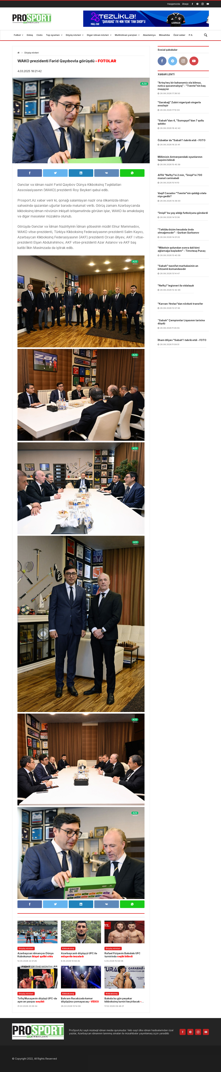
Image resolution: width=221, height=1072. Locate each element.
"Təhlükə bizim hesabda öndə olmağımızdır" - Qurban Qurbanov (178, 231)
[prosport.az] (31, 19)
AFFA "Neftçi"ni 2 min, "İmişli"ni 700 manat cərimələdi (180, 177)
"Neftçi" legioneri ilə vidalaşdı (176, 285)
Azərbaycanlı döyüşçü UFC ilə (79, 955)
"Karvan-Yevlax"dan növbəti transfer (180, 303)
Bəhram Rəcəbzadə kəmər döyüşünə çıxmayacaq (80, 1000)
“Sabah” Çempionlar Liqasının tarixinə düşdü (181, 322)
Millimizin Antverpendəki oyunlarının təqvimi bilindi (180, 159)
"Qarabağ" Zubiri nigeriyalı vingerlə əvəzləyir (179, 104)
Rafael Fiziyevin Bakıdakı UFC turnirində (122, 955)
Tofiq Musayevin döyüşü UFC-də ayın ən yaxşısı (37, 1000)
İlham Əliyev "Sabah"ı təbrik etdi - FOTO (182, 340)
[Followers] (197, 4)
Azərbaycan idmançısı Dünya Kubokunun (35, 955)
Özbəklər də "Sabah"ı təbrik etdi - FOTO (181, 140)
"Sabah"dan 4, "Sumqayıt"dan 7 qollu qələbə (181, 122)
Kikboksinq (68, 948)
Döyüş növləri (32, 52)
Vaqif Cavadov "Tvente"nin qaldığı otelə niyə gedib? (182, 195)
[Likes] (192, 4)
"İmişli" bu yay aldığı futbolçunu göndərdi (183, 213)
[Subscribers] (208, 4)
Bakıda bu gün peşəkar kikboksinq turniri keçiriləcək (122, 1000)
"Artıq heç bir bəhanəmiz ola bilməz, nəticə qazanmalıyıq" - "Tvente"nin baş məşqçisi (182, 85)
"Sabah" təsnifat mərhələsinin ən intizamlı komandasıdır (178, 267)
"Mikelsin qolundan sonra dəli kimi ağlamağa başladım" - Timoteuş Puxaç (182, 249)
